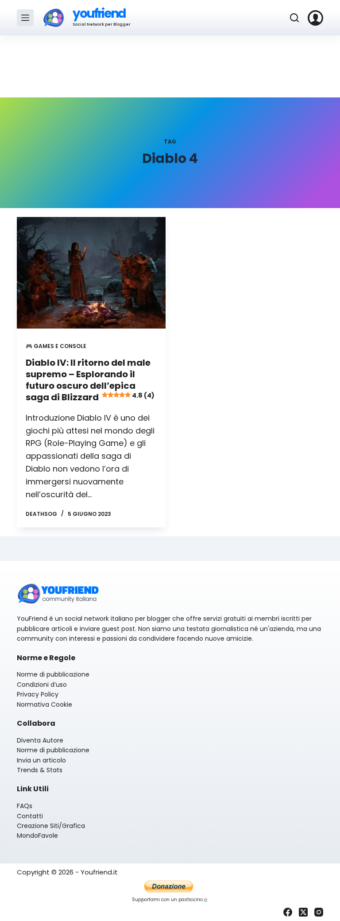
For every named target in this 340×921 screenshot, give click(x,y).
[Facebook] (287, 912)
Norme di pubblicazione (53, 674)
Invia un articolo (41, 760)
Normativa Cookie (44, 704)
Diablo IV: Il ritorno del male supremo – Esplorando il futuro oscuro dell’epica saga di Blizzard (90, 379)
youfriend (99, 13)
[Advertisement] (170, 66)
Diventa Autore (40, 740)
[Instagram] (318, 912)
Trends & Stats (39, 770)
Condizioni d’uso (42, 684)
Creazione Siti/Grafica (51, 825)
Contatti (30, 816)
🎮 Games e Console (56, 346)
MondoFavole (37, 835)
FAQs (24, 805)
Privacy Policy (37, 694)
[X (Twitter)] (303, 912)
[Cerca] (294, 17)
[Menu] (25, 17)
